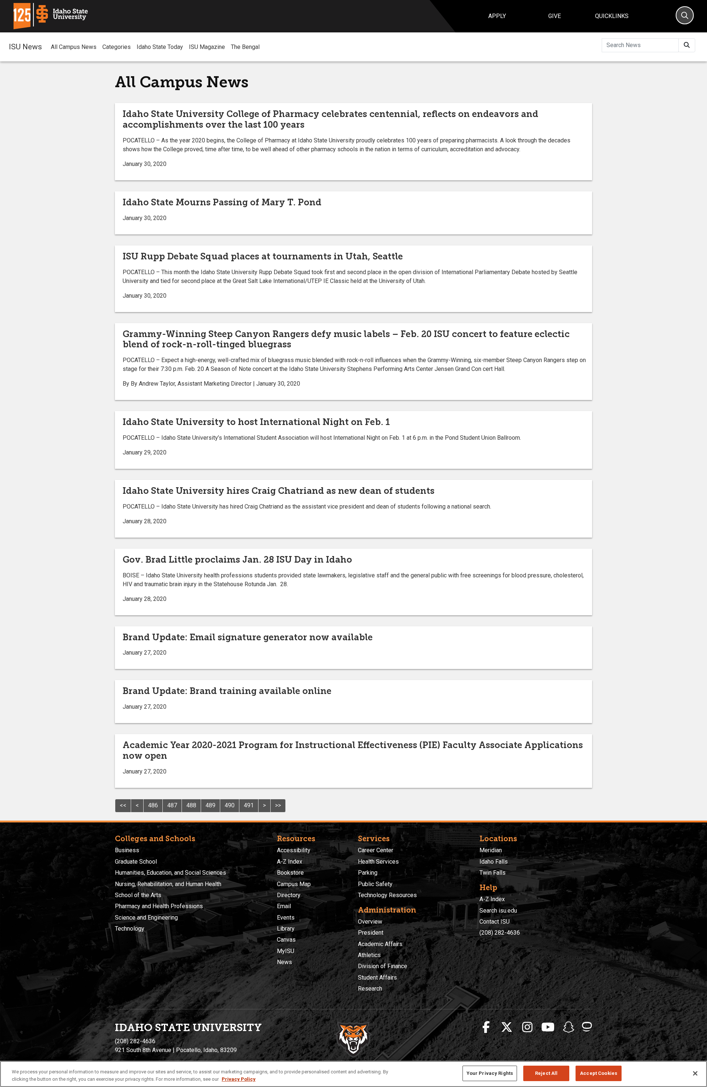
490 (230, 805)
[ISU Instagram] (527, 1027)
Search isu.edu (498, 910)
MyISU (285, 951)
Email (284, 906)
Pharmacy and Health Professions (159, 906)
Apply (497, 16)
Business (127, 850)
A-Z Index (289, 861)
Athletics (369, 955)
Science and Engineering (146, 917)
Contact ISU (494, 921)
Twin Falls (492, 872)
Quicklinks (612, 16)
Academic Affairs (380, 944)
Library (286, 928)
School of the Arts (138, 895)
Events (286, 917)
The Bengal (245, 46)
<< (123, 805)
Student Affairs (377, 977)
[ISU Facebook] (486, 1027)
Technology (129, 928)
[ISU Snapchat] (568, 1027)
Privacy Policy (239, 1079)
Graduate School (136, 861)
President (370, 932)
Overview (370, 921)
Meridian (490, 850)
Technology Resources (387, 895)
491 (249, 805)
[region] (353, 1074)
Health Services (378, 861)
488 (191, 805)
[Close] (695, 1073)
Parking (367, 872)
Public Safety (375, 884)
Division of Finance (382, 966)
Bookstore (290, 872)
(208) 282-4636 (499, 932)
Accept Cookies (598, 1073)
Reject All (546, 1073)
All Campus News (73, 46)
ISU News (25, 46)
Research (370, 988)
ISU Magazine (207, 46)
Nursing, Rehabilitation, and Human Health (168, 884)
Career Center (375, 850)
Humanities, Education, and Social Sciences (170, 872)
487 (172, 805)
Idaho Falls (493, 861)
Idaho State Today (160, 46)
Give (554, 16)
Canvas (286, 939)
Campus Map (294, 884)
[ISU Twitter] (506, 1027)
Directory (288, 895)
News (284, 962)
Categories (116, 46)
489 (210, 805)
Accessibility (293, 850)
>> (278, 805)
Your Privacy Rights (490, 1073)
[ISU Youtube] (548, 1027)
